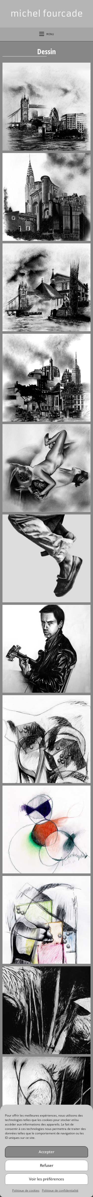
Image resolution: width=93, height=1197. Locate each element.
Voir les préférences (46, 1178)
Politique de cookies (25, 1190)
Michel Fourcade (46, 13)
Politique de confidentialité (60, 1190)
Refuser (46, 1165)
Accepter (46, 1151)
